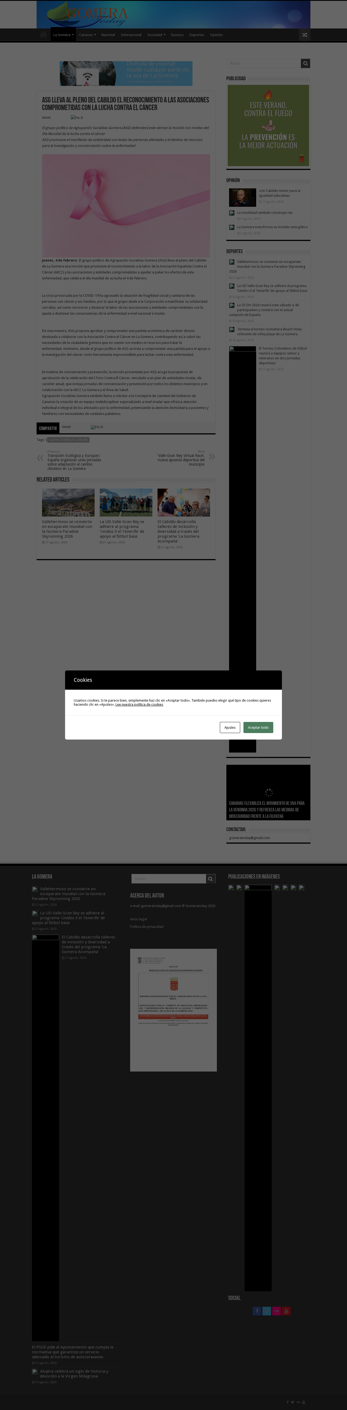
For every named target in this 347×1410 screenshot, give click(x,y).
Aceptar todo (258, 727)
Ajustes (230, 727)
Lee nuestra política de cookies (139, 704)
